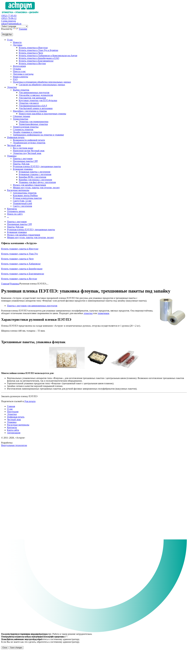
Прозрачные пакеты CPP (25, 161)
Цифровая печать (15, 137)
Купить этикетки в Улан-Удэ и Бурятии (38, 50)
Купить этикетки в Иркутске (33, 47)
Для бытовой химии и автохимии (36, 108)
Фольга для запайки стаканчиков (29, 185)
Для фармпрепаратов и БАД (33, 105)
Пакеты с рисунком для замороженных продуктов (32, 305)
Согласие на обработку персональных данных (42, 84)
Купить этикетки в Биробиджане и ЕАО (39, 58)
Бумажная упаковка (23, 169)
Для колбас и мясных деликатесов (36, 95)
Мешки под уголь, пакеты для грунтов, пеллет (36, 187)
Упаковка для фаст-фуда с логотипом (37, 182)
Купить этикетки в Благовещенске (36, 61)
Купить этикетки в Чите (31, 53)
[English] (2, 31)
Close (4, 648)
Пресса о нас (19, 71)
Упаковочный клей (22, 203)
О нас (10, 39)
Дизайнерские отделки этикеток (29, 142)
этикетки (88, 313)
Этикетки (12, 87)
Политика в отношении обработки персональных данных (42, 82)
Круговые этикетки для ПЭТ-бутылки (38, 100)
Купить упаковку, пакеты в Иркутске (19, 248)
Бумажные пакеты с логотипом (34, 171)
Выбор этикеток (21, 90)
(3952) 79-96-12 (8, 18)
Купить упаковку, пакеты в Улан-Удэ (19, 253)
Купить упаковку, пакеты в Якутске (19, 278)
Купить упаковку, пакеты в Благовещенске (22, 273)
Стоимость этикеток (23, 129)
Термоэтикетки (20, 119)
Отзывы (17, 68)
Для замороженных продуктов (34, 92)
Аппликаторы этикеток (25, 193)
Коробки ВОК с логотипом (32, 177)
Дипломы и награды (23, 74)
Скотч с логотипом (22, 206)
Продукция (12, 411)
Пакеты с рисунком (22, 158)
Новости (17, 42)
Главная (5, 283)
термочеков (103, 313)
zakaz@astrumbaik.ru (11, 23)
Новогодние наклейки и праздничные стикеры (42, 113)
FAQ (15, 79)
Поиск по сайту (15, 214)
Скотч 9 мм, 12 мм (22, 201)
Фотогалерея (19, 66)
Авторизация (13, 432)
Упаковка (11, 156)
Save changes (16, 648)
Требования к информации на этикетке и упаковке (38, 134)
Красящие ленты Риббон (25, 195)
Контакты (12, 208)
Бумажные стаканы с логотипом (35, 174)
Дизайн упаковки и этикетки (27, 132)
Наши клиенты (20, 76)
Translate (23, 29)
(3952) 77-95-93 (8, 15)
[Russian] (1, 31)
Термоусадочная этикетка (25, 127)
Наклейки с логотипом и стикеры (30, 111)
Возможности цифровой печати (29, 140)
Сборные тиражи (21, 116)
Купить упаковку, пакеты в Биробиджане (21, 268)
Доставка (17, 45)
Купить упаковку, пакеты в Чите (17, 258)
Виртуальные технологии (14, 445)
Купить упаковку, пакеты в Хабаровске (21, 263)
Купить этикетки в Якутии (32, 63)
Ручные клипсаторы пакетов (27, 198)
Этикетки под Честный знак (27, 153)
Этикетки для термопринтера (33, 121)
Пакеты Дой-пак (21, 164)
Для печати (30, 401)
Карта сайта (13, 430)
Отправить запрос (16, 211)
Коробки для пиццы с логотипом (35, 179)
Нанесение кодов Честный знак (29, 150)
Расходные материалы (18, 190)
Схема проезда (8, 21)
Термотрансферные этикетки (33, 124)
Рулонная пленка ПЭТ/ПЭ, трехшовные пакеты (37, 166)
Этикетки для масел (29, 103)
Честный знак (14, 145)
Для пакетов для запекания (32, 98)
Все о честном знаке (23, 148)
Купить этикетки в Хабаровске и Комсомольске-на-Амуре (48, 55)
